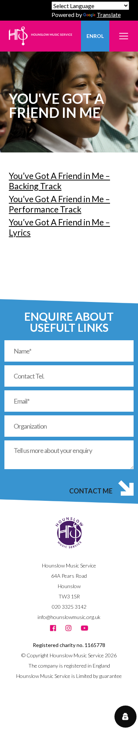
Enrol (95, 36)
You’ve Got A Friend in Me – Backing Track (59, 180)
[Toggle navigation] (123, 32)
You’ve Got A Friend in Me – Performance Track (59, 204)
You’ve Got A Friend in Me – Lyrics (59, 227)
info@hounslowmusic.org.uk (69, 617)
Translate (109, 14)
